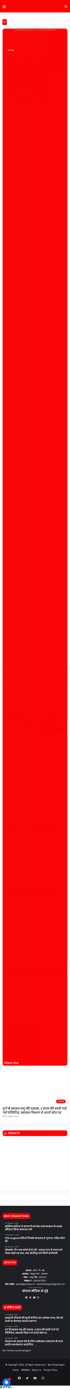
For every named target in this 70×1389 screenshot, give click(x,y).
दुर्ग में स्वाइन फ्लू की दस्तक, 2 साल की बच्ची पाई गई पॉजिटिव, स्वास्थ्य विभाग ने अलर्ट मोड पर (35, 1110)
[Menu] (4, 7)
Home (16, 1370)
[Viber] (11, 1387)
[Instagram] (39, 1298)
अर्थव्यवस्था (25, 1370)
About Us (36, 1370)
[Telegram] (9, 1387)
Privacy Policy (50, 1370)
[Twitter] (31, 1298)
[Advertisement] (35, 241)
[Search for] (66, 7)
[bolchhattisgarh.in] (35, 6)
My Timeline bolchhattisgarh (16, 1350)
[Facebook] (27, 1298)
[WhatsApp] (6, 1387)
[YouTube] (35, 1298)
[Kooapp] (43, 1298)
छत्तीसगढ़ (10, 50)
